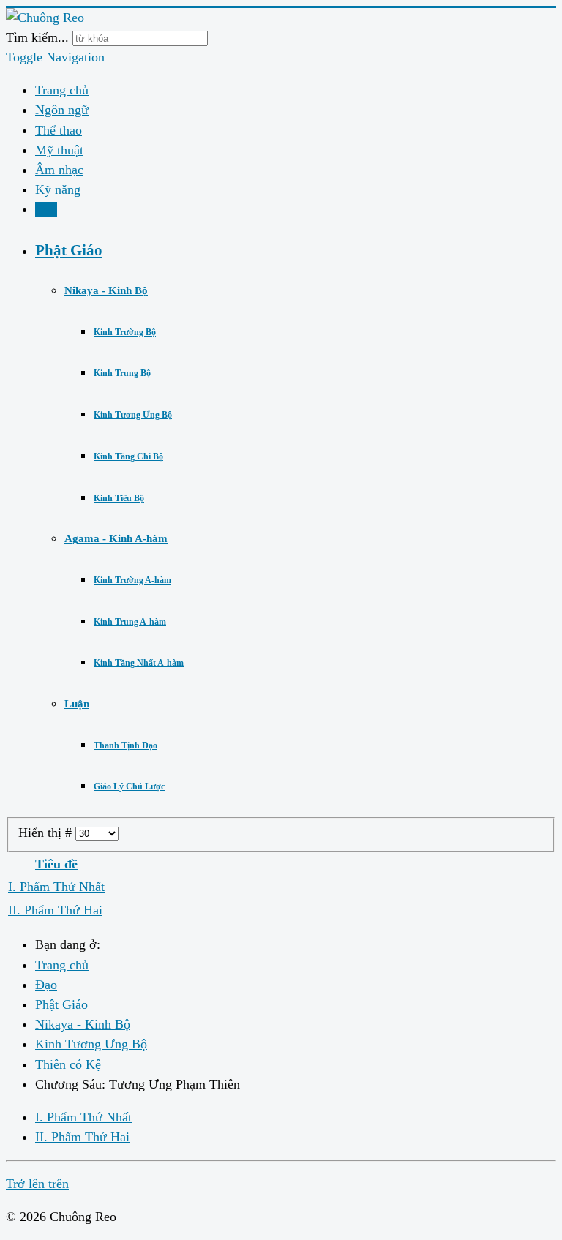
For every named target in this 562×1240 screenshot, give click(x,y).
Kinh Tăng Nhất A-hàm (139, 663)
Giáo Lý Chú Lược (129, 786)
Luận (76, 704)
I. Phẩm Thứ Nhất (56, 886)
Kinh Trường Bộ (125, 332)
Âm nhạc (59, 169)
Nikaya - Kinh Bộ (106, 290)
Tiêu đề (56, 864)
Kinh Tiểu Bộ (119, 498)
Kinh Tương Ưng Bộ (133, 415)
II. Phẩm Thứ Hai (55, 910)
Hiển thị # (46, 832)
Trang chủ (62, 90)
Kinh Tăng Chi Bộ (128, 456)
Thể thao (58, 130)
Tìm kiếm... (37, 37)
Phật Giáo (68, 249)
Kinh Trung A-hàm (130, 622)
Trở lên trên (37, 1183)
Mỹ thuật (59, 150)
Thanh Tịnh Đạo (125, 745)
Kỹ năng (57, 189)
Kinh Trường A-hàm (132, 580)
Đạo (46, 209)
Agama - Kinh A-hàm (116, 538)
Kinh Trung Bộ (122, 373)
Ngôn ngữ (62, 109)
